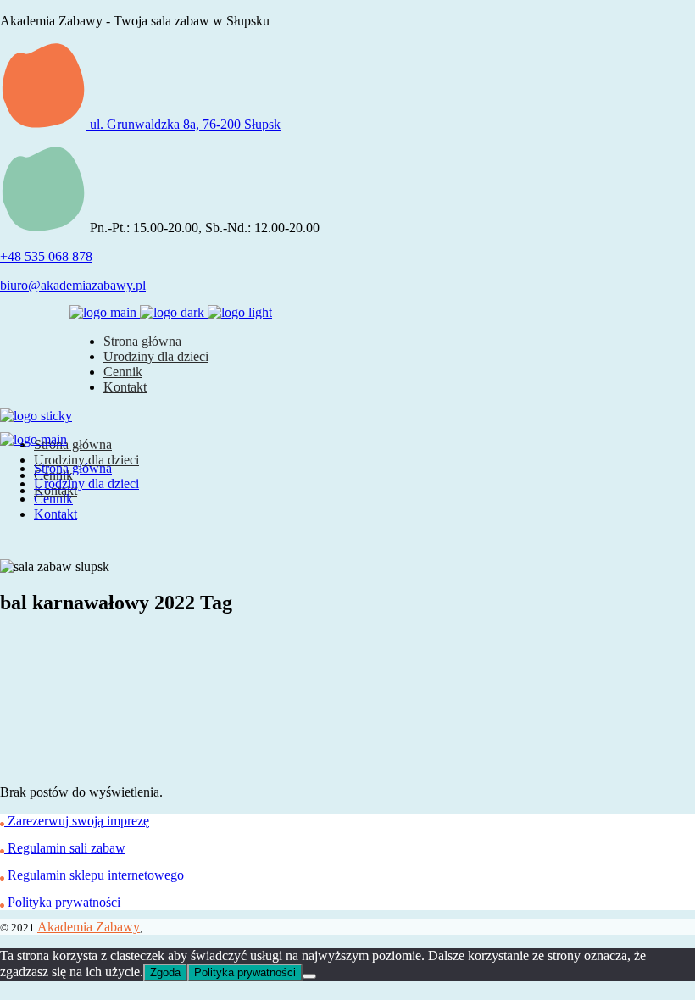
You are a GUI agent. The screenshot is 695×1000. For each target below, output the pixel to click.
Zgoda (165, 972)
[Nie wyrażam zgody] (309, 976)
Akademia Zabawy (88, 926)
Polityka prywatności (245, 972)
